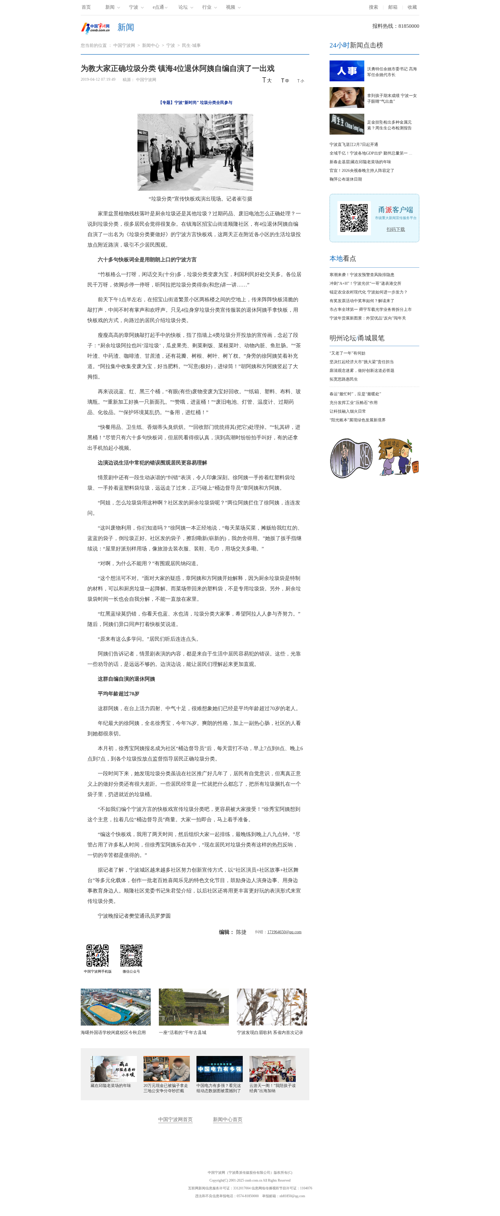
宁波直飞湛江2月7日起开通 (354, 144)
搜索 (373, 7)
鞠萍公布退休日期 (346, 179)
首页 (86, 7)
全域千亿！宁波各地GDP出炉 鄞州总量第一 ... (371, 153)
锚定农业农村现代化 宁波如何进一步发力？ (369, 292)
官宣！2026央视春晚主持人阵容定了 (362, 170)
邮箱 (393, 7)
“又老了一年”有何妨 (347, 353)
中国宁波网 (124, 45)
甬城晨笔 (371, 338)
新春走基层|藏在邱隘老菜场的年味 (360, 162)
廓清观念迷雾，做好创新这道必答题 (362, 370)
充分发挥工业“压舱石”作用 (354, 403)
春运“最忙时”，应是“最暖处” (355, 394)
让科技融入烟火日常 (348, 411)
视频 (230, 7)
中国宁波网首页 (175, 1119)
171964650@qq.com (284, 932)
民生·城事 (191, 45)
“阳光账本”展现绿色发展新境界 (358, 420)
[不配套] (398, 477)
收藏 (412, 7)
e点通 (158, 7)
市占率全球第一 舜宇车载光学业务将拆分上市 (371, 309)
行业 (207, 7)
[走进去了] (351, 477)
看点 (343, 258)
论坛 (183, 7)
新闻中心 (150, 45)
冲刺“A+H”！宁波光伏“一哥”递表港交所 (365, 283)
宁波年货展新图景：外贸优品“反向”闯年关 (368, 318)
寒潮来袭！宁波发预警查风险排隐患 (362, 275)
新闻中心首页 (227, 1119)
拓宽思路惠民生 (344, 379)
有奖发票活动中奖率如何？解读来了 (362, 301)
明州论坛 (343, 338)
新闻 (110, 7)
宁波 (133, 7)
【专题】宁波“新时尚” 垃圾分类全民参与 (195, 102)
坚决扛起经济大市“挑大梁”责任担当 (362, 362)
